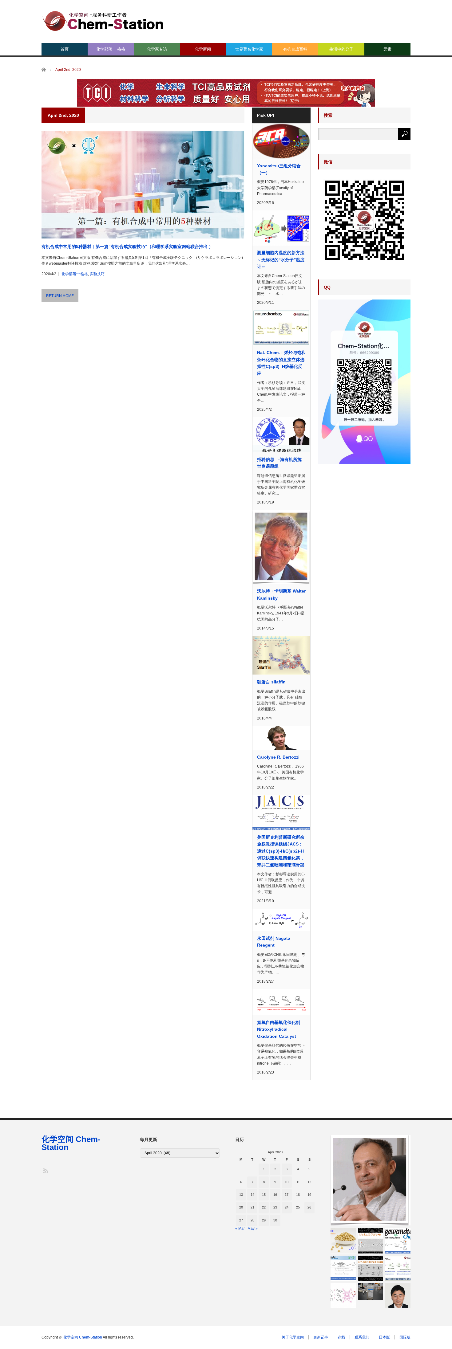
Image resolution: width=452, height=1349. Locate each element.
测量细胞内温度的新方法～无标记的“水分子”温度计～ (280, 259)
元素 (387, 49)
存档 (341, 1337)
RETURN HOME (60, 296)
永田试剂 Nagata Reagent (273, 942)
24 (286, 1207)
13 (241, 1194)
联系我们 (362, 1337)
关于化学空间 (293, 1337)
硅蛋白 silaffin (271, 681)
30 (275, 1220)
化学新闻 (203, 49)
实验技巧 (97, 274)
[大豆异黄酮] (343, 1240)
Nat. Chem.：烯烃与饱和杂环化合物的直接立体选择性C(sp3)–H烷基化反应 (281, 363)
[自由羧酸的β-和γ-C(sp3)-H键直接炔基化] (343, 1268)
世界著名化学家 (249, 49)
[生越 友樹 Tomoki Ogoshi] (397, 1295)
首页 (65, 49)
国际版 (404, 1337)
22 (264, 1207)
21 (252, 1207)
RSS (45, 1170)
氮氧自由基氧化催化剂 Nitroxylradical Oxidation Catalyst (278, 1029)
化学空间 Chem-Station (71, 1143)
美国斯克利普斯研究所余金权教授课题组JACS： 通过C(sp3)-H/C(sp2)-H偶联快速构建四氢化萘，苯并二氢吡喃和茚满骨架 (280, 851)
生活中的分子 (341, 49)
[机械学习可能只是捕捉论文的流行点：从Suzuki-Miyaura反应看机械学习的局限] (343, 1295)
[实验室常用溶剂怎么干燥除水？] (370, 1291)
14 (252, 1194)
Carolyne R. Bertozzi (278, 757)
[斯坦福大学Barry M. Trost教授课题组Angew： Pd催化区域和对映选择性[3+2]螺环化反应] (397, 1240)
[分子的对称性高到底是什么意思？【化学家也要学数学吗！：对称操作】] (370, 1240)
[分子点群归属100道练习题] (370, 1268)
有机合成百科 (295, 49)
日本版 (384, 1337)
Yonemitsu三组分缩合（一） (279, 169)
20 (241, 1207)
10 (286, 1182)
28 (252, 1220)
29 (264, 1220)
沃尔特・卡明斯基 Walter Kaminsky (281, 594)
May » (253, 1228)
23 (275, 1207)
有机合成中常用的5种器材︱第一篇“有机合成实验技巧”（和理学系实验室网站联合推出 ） (127, 246)
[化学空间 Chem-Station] (103, 20)
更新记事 (320, 1337)
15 (264, 1194)
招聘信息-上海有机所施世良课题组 (279, 463)
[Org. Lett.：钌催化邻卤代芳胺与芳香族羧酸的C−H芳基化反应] (397, 1268)
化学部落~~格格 (110, 49)
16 (275, 1194)
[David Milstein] (370, 1180)
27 (241, 1220)
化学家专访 (157, 49)
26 (309, 1207)
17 (286, 1194)
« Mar (240, 1228)
